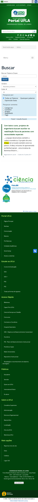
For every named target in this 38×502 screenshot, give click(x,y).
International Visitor (10, 389)
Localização (7, 425)
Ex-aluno (6, 394)
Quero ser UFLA (8, 384)
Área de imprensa (25, 39)
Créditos (6, 456)
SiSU (5, 272)
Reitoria (6, 236)
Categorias (9, 108)
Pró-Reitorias (7, 241)
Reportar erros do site (10, 446)
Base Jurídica (7, 420)
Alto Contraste (20, 5)
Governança (7, 251)
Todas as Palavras (11, 98)
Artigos (7, 111)
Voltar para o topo (30, 211)
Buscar (5, 79)
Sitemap (29, 5)
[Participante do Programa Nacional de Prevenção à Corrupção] (6, 198)
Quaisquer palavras (27, 98)
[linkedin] (26, 35)
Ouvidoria (7, 337)
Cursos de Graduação (10, 267)
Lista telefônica (19, 483)
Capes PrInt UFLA (9, 307)
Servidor (6, 379)
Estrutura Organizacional (11, 415)
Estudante (7, 374)
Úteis (5, 451)
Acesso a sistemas (9, 256)
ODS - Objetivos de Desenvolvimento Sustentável (18, 332)
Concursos (7, 317)
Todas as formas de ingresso (12, 291)
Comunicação (8, 231)
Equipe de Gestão (20, 37)
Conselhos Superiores (10, 405)
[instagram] (20, 35)
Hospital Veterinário (10, 327)
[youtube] (34, 35)
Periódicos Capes (9, 347)
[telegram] (31, 35)
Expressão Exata (11, 100)
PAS (5, 282)
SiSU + (6, 277)
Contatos (8, 110)
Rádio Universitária (9, 352)
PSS (5, 286)
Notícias (6, 226)
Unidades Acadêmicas (10, 246)
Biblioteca (7, 302)
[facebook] (18, 35)
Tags (6, 115)
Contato (15, 39)
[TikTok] (29, 35)
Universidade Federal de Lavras (19, 501)
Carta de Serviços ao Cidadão (12, 312)
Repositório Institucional (11, 357)
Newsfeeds (9, 113)
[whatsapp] (23, 35)
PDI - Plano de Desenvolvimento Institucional (17, 342)
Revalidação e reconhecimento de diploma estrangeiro (16, 362)
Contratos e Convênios (10, 322)
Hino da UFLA (8, 430)
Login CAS (7, 461)
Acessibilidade (11, 5)
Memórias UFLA (8, 435)
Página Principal (8, 221)
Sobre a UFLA (9, 37)
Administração (8, 410)
